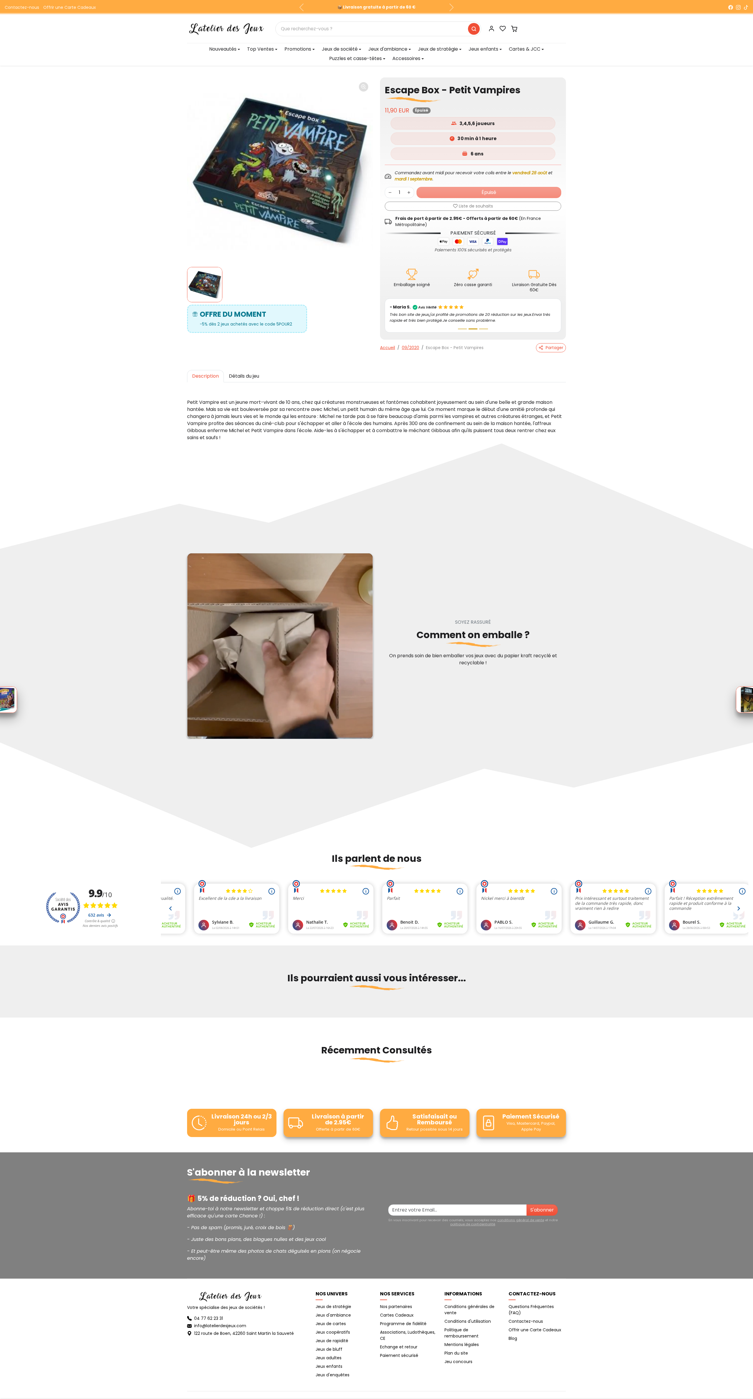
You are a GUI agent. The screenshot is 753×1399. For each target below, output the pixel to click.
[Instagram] (738, 7)
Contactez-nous (22, 7)
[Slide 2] (473, 329)
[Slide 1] (462, 329)
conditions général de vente (520, 1220)
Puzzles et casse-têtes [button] (355, 58)
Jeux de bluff (329, 1349)
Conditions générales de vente (469, 1310)
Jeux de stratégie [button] (438, 49)
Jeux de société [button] (340, 49)
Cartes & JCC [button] (524, 49)
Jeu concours (458, 1362)
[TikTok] (746, 7)
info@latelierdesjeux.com (220, 1326)
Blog (513, 1338)
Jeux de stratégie (333, 1307)
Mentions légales (461, 1344)
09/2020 (410, 348)
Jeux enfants (329, 1366)
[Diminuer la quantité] (390, 192)
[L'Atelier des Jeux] (226, 28)
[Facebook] (730, 7)
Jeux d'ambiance (333, 1315)
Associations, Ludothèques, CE (407, 1335)
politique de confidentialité (472, 1224)
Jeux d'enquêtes (332, 1375)
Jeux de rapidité (332, 1341)
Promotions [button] (297, 49)
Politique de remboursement (461, 1333)
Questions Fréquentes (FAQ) (531, 1310)
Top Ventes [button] (260, 49)
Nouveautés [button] (222, 49)
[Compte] (491, 28)
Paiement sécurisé (399, 1355)
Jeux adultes (328, 1358)
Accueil (387, 348)
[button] (502, 28)
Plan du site (456, 1353)
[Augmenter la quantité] (409, 192)
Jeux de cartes (331, 1324)
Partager (554, 348)
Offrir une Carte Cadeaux (69, 7)
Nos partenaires (396, 1307)
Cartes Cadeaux (397, 1315)
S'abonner (542, 1210)
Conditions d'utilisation (467, 1321)
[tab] (205, 376)
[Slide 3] (483, 329)
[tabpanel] (376, 414)
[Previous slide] (187, 1007)
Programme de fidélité (403, 1324)
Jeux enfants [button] (483, 49)
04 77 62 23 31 (208, 1318)
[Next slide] (565, 1007)
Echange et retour (398, 1347)
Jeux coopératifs (333, 1332)
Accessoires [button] (406, 58)
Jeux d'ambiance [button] (387, 49)
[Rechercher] (474, 29)
